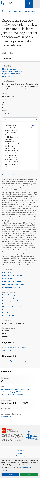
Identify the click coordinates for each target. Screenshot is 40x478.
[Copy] (33, 126)
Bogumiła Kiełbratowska (11, 74)
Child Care (6, 272)
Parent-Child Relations (11, 316)
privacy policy (27, 467)
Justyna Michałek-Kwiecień (12, 71)
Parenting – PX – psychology (13, 275)
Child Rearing (7, 310)
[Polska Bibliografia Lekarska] (3, 4)
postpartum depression (9, 361)
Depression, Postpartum (12, 287)
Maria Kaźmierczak (9, 69)
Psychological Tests (10, 301)
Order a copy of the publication (13, 175)
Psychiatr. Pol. (6, 417)
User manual (20, 451)
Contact (20, 453)
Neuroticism (7, 313)
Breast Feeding (8, 295)
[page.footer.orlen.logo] (10, 430)
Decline (10, 475)
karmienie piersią (22, 347)
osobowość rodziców (9, 350)
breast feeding (21, 361)
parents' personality (8, 364)
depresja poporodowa (9, 347)
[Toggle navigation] (36, 4)
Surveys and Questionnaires (13, 298)
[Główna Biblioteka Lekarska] (32, 435)
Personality (7, 278)
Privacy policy (20, 456)
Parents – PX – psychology (13, 281)
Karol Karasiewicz (8, 76)
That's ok (29, 475)
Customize (4, 470)
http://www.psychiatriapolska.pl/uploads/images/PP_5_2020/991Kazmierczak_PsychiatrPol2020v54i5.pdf (15, 392)
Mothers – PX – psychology (13, 284)
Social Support (8, 304)
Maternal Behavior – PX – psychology (17, 307)
